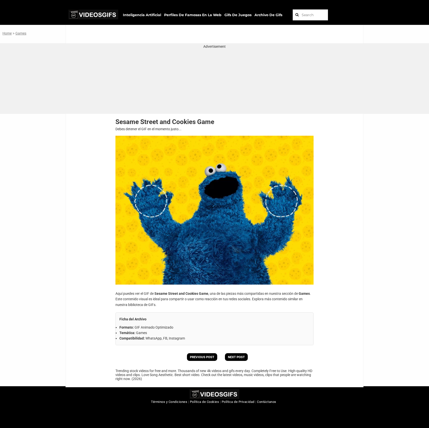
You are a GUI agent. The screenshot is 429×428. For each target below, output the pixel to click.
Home (7, 33)
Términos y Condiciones (169, 402)
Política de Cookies (204, 402)
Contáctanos (266, 402)
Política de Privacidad (238, 402)
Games (20, 33)
